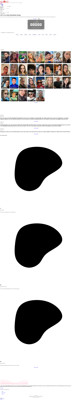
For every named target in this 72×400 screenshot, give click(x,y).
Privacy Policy (3, 392)
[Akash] (49, 57)
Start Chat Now (36, 102)
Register (2, 4)
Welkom (21, 34)
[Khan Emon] (58, 57)
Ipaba (30, 34)
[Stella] (66, 82)
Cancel (1, 9)
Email (8, 12)
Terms (2, 391)
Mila (42, 34)
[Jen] (14, 57)
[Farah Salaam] (23, 95)
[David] (14, 95)
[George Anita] (14, 70)
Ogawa (39, 34)
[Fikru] (5, 82)
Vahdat (50, 34)
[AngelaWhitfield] (5, 70)
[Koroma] (49, 82)
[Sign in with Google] (39, 19)
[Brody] (23, 82)
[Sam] (31, 95)
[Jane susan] (31, 82)
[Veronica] (23, 70)
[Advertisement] (36, 42)
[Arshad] (5, 57)
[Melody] (66, 57)
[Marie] (5, 95)
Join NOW (34, 18)
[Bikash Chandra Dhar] (14, 82)
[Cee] (66, 70)
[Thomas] (49, 70)
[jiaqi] (40, 70)
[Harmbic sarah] (58, 70)
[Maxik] (31, 70)
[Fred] (58, 82)
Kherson (17, 34)
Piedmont (26, 34)
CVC (8, 8)
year (2, 7)
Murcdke (55, 34)
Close (3, 398)
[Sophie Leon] (40, 57)
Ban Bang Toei (34, 34)
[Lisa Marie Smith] (31, 57)
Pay (3, 9)
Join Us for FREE (36, 121)
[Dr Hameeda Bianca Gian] (40, 82)
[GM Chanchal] (40, 95)
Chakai (46, 34)
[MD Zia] (23, 57)
